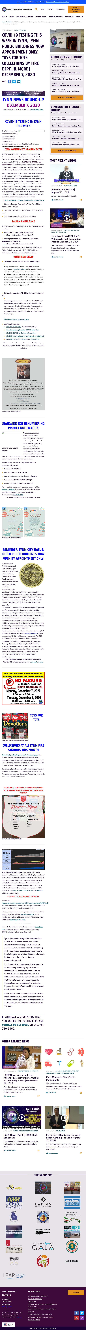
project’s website (8, 490)
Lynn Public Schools (35, 1299)
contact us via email (15, 1025)
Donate (76, 1292)
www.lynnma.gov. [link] (31, 633)
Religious (73, 185)
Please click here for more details (57, 2)
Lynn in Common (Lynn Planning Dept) (40, 1317)
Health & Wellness (63, 1073)
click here (19, 1317)
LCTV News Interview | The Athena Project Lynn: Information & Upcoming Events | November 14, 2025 (21, 1079)
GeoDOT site (18, 495)
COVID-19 (18, 30)
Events (66, 230)
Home (4, 22)
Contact (50, 9)
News (12, 16)
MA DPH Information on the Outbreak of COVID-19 (25, 336)
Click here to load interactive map (16, 320)
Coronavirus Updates (13, 200)
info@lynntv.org (6, 1306)
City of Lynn (32, 1301)
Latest (42, 9)
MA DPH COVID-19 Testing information (20, 333)
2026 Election (41, 16)
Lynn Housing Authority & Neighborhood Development (42, 1305)
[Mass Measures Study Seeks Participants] (64, 1057)
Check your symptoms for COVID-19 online (22, 330)
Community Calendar (24, 16)
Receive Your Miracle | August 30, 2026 (63, 191)
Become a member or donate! (76, 9)
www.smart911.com (17, 919)
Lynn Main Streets (34, 1320)
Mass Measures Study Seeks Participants (60, 1078)
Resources (69, 16)
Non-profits (34, 1071)
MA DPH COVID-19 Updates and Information (22, 339)
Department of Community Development (42, 1309)
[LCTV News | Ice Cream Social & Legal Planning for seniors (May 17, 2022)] (64, 1117)
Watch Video (58, 200)
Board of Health (62, 1071)
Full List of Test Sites (13, 327)
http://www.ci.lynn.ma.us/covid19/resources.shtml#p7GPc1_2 (25, 903)
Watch (4, 16)
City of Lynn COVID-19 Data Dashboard (27, 890)
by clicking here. (37, 109)
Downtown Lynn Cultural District (40, 1314)
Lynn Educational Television (38, 1296)
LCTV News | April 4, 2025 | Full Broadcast (20, 1136)
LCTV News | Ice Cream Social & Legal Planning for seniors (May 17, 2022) (63, 1138)
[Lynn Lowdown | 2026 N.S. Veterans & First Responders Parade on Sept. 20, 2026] (67, 218)
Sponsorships (60, 9)
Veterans (63, 232)
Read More (52, 1092)
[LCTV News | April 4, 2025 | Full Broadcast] (21, 1117)
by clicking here (19, 269)
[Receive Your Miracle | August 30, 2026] (67, 174)
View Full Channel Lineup (67, 97)
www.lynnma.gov (27, 914)
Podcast (67, 185)
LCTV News (30, 1131)
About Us (79, 16)
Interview (72, 230)
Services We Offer (56, 16)
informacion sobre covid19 (34, 200)
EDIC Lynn (31, 1312)
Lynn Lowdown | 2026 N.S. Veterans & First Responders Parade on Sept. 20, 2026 (66, 239)
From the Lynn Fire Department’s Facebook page (20, 755)
